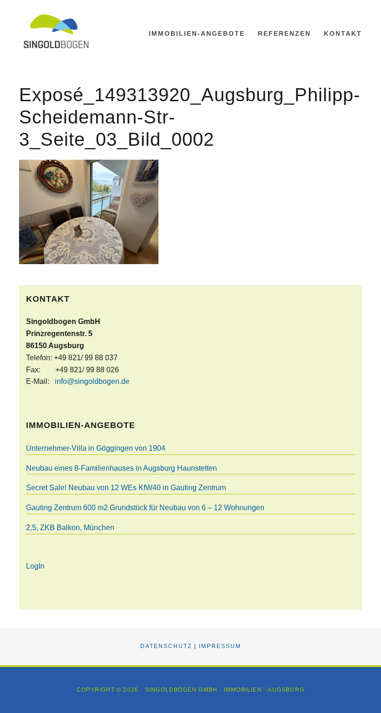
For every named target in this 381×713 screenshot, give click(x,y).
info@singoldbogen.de (92, 381)
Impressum (220, 646)
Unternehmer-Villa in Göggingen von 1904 (95, 448)
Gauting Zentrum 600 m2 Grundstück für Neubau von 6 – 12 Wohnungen (145, 508)
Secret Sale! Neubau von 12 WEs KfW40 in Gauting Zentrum (126, 488)
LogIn (35, 566)
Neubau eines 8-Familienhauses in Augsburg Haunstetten (121, 468)
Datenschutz (166, 646)
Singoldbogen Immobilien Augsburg (65, 31)
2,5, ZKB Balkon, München (70, 528)
